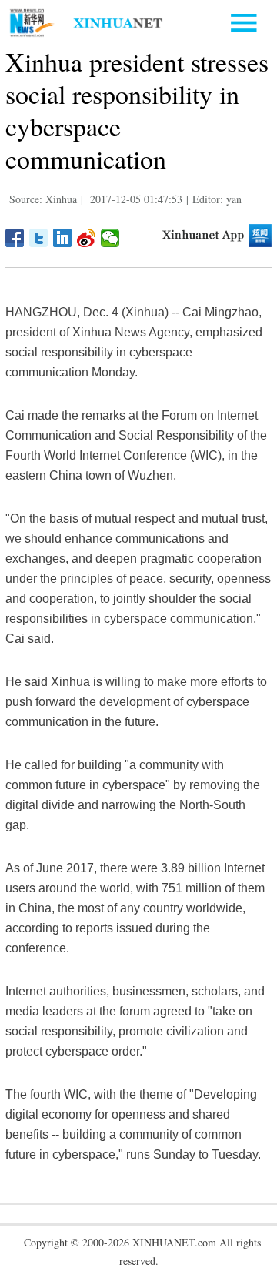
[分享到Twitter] (38, 238)
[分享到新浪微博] (86, 238)
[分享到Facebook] (15, 238)
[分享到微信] (110, 238)
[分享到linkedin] (62, 238)
